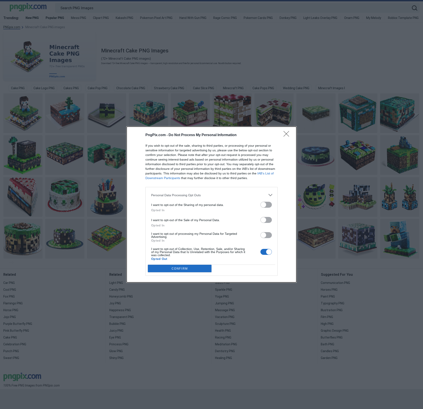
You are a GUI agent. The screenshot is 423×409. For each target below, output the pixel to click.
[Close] (288, 135)
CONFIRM (180, 268)
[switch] (266, 205)
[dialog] (211, 204)
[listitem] (211, 195)
